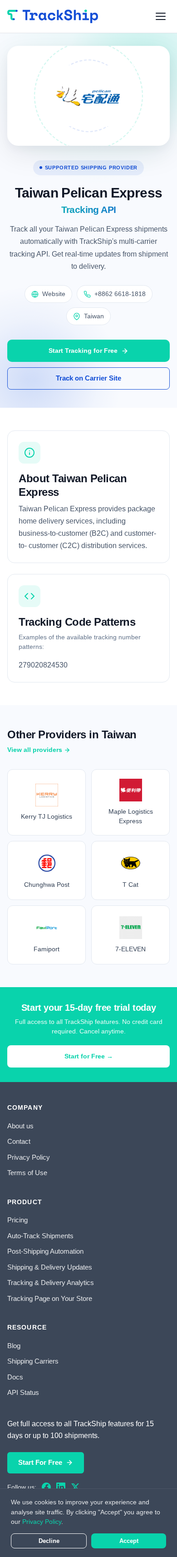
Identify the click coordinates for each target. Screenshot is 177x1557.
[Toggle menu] (161, 16)
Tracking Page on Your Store (49, 1298)
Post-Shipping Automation (45, 1251)
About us (20, 1126)
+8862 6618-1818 (120, 293)
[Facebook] (46, 1487)
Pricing (17, 1220)
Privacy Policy (28, 1157)
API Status (23, 1392)
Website (53, 293)
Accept (128, 1540)
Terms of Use (27, 1172)
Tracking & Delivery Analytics (50, 1282)
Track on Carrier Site (88, 378)
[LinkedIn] (60, 1487)
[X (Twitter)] (75, 1487)
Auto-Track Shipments (40, 1236)
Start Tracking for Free (83, 350)
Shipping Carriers (33, 1361)
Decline (49, 1540)
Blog (13, 1345)
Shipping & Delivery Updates (49, 1267)
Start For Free (40, 1462)
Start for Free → (88, 1056)
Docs (15, 1377)
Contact (18, 1141)
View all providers (34, 749)
